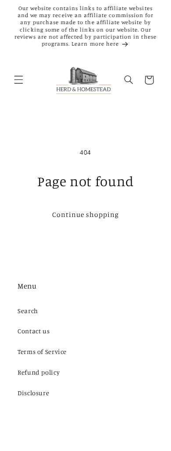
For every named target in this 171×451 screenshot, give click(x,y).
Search (28, 310)
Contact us (34, 331)
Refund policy (39, 372)
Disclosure (33, 393)
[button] (18, 80)
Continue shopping (85, 214)
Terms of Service (42, 351)
